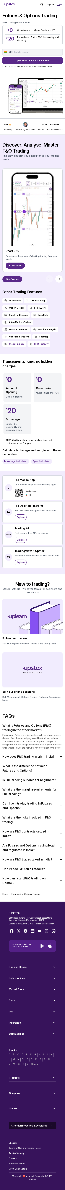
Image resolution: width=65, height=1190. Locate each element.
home (5, 894)
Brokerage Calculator (15, 461)
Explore (21, 517)
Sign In (50, 4)
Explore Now (15, 265)
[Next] (59, 279)
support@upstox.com (44, 924)
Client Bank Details (18, 1168)
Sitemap (13, 1143)
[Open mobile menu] (59, 4)
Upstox (32, 1179)
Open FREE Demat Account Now (32, 60)
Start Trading (12, 279)
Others (34, 1064)
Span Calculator (41, 461)
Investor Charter (17, 1163)
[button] (32, 727)
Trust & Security (16, 1153)
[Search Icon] (43, 4)
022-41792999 (20, 924)
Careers (13, 1158)
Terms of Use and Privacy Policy (25, 1148)
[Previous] (49, 279)
